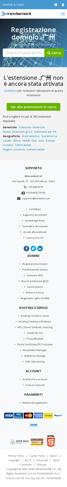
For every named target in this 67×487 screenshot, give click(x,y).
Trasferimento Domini (35, 269)
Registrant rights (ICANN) (35, 298)
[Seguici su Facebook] (27, 248)
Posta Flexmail (34, 338)
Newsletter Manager (35, 350)
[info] (55, 4)
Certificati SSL (35, 333)
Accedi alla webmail (34, 232)
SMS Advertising (34, 361)
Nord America (30, 136)
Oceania (8, 145)
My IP (28, 460)
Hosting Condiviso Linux (35, 315)
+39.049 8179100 (35, 192)
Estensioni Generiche (32, 127)
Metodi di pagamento (34, 402)
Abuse (53, 455)
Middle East (29, 140)
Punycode (42, 460)
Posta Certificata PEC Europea (34, 344)
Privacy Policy (16, 455)
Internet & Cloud (13, 4)
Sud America (49, 136)
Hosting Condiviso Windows (35, 321)
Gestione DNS (35, 275)
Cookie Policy (37, 455)
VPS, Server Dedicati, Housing (34, 327)
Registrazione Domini (34, 264)
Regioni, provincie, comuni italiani (24, 149)
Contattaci (10, 90)
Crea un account (35, 385)
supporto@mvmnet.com (36, 198)
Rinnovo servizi (35, 292)
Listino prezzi (35, 286)
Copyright (14, 460)
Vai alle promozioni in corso (33, 107)
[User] (63, 4)
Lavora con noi (35, 237)
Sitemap (41, 464)
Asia (41, 140)
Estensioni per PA (45, 131)
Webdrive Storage (35, 355)
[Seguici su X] (34, 248)
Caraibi (7, 140)
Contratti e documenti (35, 226)
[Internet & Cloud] (23, 13)
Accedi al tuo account (35, 379)
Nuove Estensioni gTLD (17, 131)
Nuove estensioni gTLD (34, 281)
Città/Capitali (23, 145)
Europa (50, 140)
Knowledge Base (35, 220)
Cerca (56, 53)
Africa (16, 140)
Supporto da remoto (35, 214)
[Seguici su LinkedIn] (40, 248)
